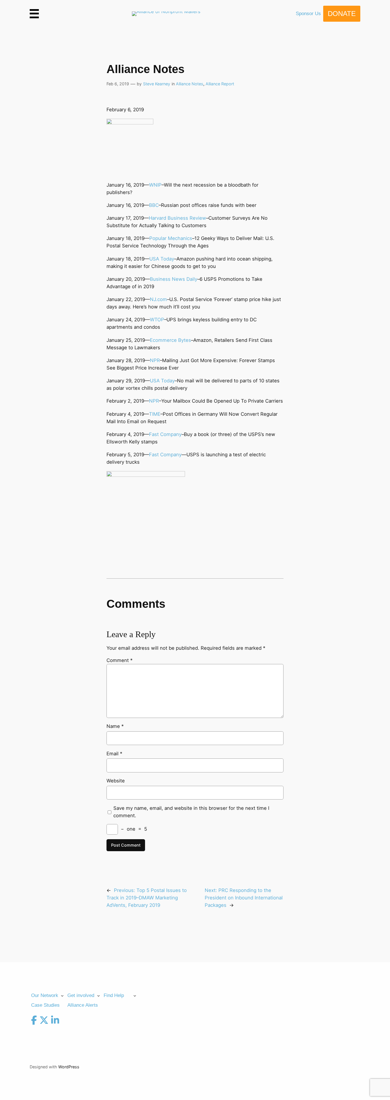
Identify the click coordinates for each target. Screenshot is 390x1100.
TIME (154, 414)
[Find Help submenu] (134, 995)
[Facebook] (34, 1021)
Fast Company (165, 434)
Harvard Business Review (177, 218)
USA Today (161, 259)
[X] (44, 1021)
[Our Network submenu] (62, 995)
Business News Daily (173, 279)
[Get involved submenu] (98, 995)
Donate (342, 13)
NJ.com (158, 299)
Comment (119, 660)
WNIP (155, 185)
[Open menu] (34, 13)
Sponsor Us (308, 13)
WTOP (157, 319)
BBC (154, 205)
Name (115, 726)
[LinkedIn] (55, 1021)
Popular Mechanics (170, 238)
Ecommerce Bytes (170, 340)
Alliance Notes (189, 83)
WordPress (68, 1066)
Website (115, 781)
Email (114, 753)
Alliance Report (220, 83)
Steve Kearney (156, 83)
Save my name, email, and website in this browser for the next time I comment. (191, 811)
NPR (155, 360)
